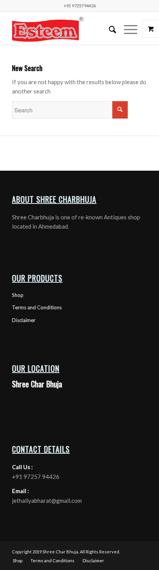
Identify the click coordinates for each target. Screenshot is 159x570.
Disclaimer (24, 320)
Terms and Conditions (37, 307)
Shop (18, 295)
